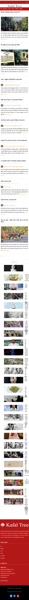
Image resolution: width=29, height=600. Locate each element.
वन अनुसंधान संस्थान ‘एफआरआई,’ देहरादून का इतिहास (13, 161)
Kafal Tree (7, 47)
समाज (1, 550)
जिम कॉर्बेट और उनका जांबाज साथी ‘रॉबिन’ (10, 45)
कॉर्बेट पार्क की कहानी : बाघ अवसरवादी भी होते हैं (11, 99)
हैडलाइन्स (2, 548)
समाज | (13, 9)
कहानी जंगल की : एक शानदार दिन (8, 199)
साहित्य (21, 9)
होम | (2, 9)
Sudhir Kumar (7, 14)
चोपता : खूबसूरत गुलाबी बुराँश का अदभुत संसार (11, 79)
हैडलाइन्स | (5, 9)
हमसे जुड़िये (2, 558)
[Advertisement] (14, 513)
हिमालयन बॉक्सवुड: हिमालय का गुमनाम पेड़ (10, 12)
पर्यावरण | (17, 9)
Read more (4, 39)
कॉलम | (10, 9)
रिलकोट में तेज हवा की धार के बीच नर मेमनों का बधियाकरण (14, 140)
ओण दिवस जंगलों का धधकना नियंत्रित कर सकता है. (13, 120)
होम (1, 546)
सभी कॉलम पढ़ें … (14, 262)
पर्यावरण (2, 553)
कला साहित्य (3, 555)
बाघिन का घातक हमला (6, 181)
